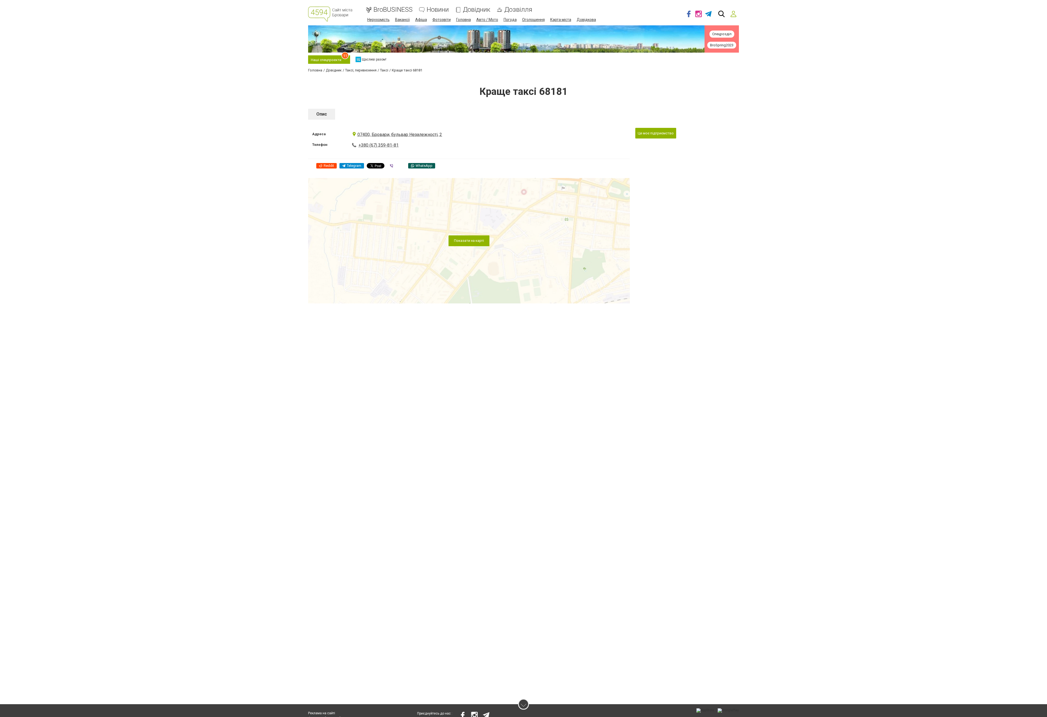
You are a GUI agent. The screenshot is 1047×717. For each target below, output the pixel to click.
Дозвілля (518, 9)
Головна (463, 19)
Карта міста (560, 19)
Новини (438, 9)
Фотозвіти (441, 19)
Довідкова (586, 19)
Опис (321, 114)
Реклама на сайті (321, 713)
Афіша (421, 19)
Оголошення (533, 19)
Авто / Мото (487, 19)
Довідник (476, 9)
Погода (510, 19)
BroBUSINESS (393, 9)
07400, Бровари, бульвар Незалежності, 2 (399, 134)
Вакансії (402, 19)
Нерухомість (378, 19)
